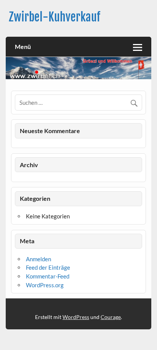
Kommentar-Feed (47, 276)
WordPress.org (45, 285)
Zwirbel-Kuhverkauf (54, 17)
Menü (23, 46)
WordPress (75, 317)
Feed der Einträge (48, 267)
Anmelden (38, 259)
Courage (111, 317)
